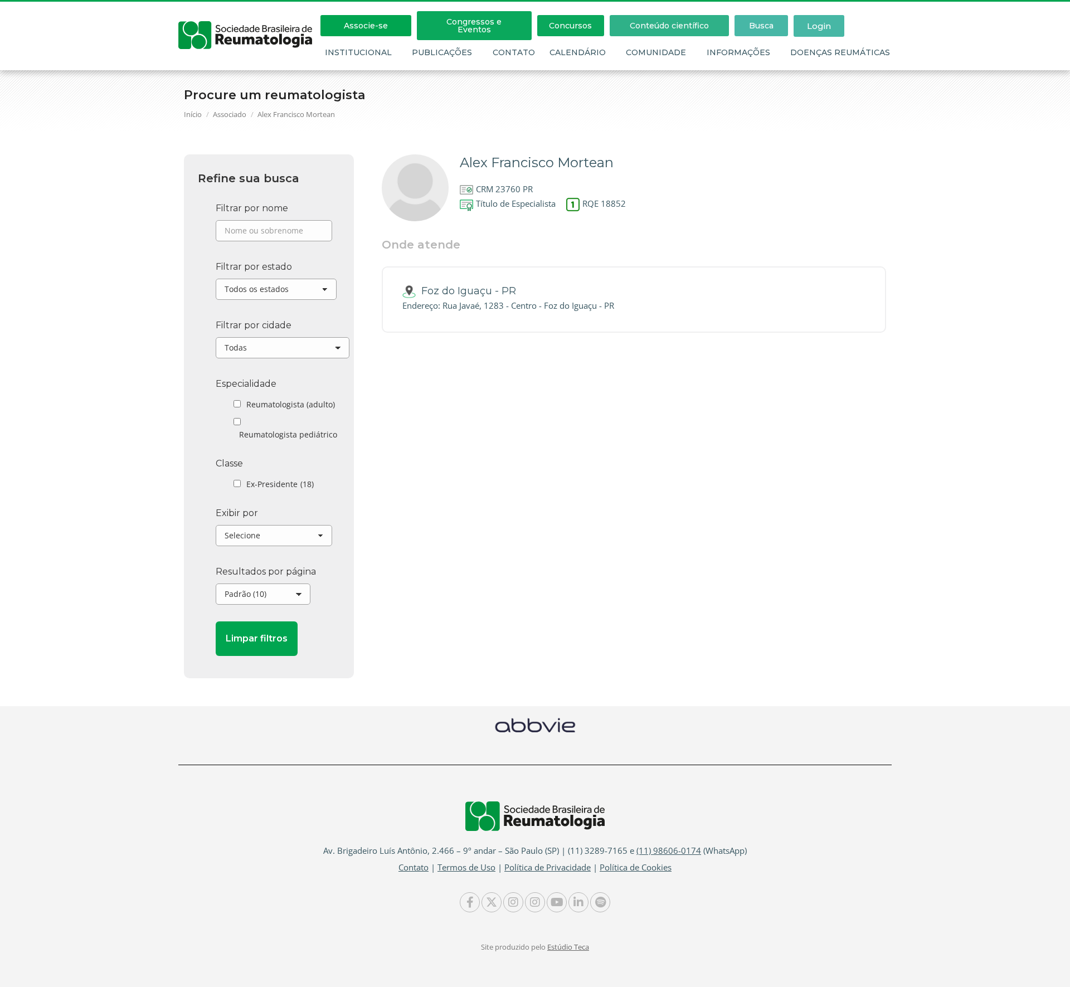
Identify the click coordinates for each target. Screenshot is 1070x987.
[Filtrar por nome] (274, 233)
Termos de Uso (466, 867)
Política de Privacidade (547, 867)
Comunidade (656, 52)
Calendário (577, 52)
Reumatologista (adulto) (290, 404)
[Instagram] (513, 902)
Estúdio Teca (568, 947)
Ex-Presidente (280, 484)
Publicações (442, 52)
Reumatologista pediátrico (288, 434)
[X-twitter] (491, 902)
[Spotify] (600, 902)
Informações (738, 52)
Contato (514, 52)
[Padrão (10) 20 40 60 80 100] (263, 597)
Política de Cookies (636, 867)
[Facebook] (470, 902)
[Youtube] (557, 902)
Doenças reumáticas (840, 52)
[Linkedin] (578, 902)
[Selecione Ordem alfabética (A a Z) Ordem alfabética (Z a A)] (274, 538)
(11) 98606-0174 (668, 850)
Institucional (358, 52)
